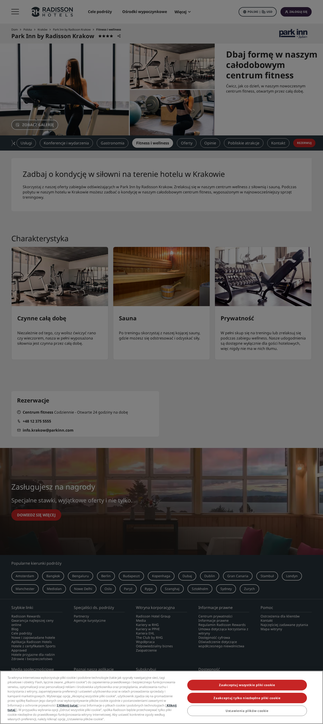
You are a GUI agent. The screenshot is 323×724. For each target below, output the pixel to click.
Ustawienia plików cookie (247, 711)
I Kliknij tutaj (67, 705)
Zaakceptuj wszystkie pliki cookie (247, 685)
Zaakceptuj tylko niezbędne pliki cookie (247, 698)
